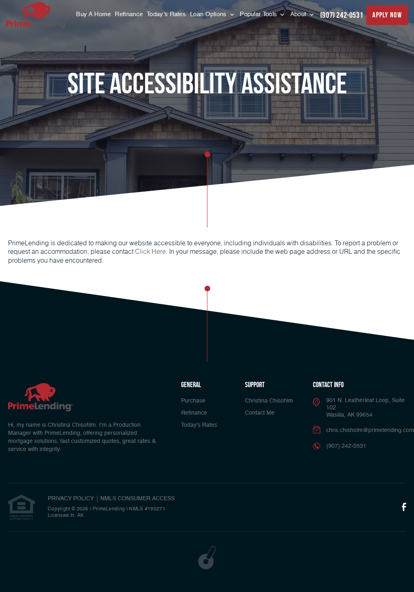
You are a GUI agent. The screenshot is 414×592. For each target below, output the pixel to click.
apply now (387, 15)
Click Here (150, 251)
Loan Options (209, 14)
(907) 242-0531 (341, 15)
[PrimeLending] (36, 15)
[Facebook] (404, 507)
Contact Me (260, 413)
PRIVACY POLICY (71, 498)
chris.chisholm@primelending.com (370, 430)
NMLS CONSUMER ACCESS (137, 498)
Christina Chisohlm (269, 401)
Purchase (193, 401)
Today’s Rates (166, 14)
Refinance (129, 14)
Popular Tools (259, 14)
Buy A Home (93, 14)
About (299, 14)
